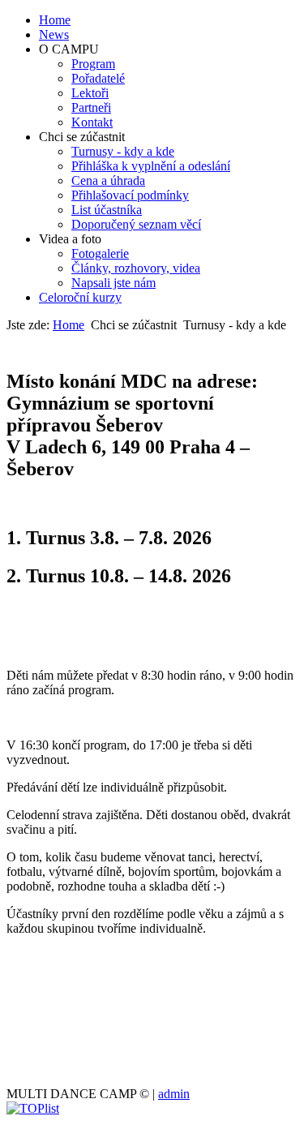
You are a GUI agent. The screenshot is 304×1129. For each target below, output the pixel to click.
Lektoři (90, 93)
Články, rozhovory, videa (135, 268)
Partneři (91, 107)
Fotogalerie (100, 253)
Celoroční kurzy (80, 297)
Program (93, 64)
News (54, 34)
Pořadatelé (98, 78)
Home (55, 20)
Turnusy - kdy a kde (122, 151)
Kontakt (92, 122)
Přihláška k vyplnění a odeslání (150, 166)
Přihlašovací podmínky (130, 195)
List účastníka (106, 210)
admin (174, 1094)
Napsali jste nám (113, 283)
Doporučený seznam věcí (136, 224)
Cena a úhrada (108, 180)
